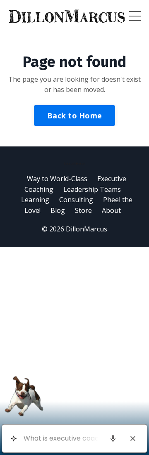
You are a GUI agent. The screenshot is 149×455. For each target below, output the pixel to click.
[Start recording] (113, 438)
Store (83, 210)
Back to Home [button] (74, 115)
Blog (57, 210)
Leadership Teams (92, 189)
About (111, 210)
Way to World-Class (57, 178)
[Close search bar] (133, 438)
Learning (36, 199)
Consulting (76, 199)
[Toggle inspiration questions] (13, 438)
